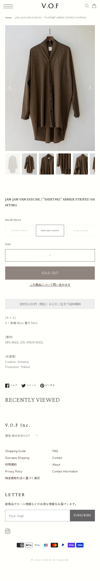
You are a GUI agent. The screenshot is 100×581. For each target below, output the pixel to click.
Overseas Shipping (17, 457)
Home (8, 17)
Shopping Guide (15, 451)
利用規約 (11, 464)
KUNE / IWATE (80, 230)
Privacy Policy (13, 471)
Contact (57, 457)
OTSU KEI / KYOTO (50, 230)
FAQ (55, 451)
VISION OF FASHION (55, 559)
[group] (12, 164)
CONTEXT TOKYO (19, 230)
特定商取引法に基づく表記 (22, 478)
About (56, 464)
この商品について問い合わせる (50, 284)
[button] (90, 88)
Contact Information (65, 471)
